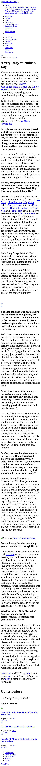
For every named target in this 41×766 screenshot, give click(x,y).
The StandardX (10, 32)
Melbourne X (16, 11)
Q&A (7, 50)
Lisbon (32, 11)
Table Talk (8, 43)
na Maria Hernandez (25, 538)
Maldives (27, 9)
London (33, 9)
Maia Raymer (20, 86)
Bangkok (33, 7)
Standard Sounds (10, 39)
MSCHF (10, 554)
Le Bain (7, 46)
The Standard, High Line (21, 202)
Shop (7, 30)
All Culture (9, 37)
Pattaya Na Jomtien (17, 13)
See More (4, 720)
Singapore (8, 11)
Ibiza (16, 9)
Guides (7, 41)
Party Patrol (9, 48)
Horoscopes (9, 52)
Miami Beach (9, 9)
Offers (7, 20)
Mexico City (28, 13)
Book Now (9, 16)
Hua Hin (21, 9)
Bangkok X (25, 11)
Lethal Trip (16, 210)
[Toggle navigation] (18, 2)
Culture (7, 18)
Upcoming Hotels (11, 26)
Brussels (8, 13)
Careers (7, 751)
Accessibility (9, 756)
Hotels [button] (7, 5)
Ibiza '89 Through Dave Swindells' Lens (18, 727)
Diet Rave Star (27, 213)
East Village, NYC (23, 7)
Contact (7, 760)
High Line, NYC (10, 7)
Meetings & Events (11, 24)
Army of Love (15, 205)
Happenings (9, 22)
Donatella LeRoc (19, 208)
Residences (9, 28)
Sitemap (7, 758)
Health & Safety (10, 755)
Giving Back (9, 753)
